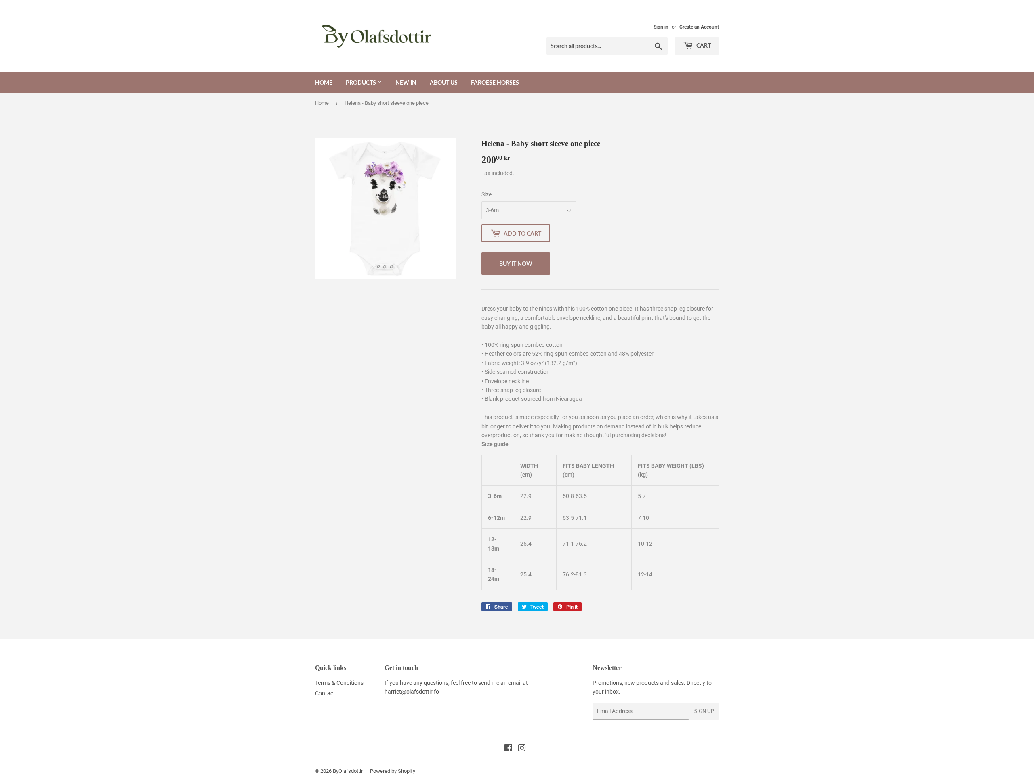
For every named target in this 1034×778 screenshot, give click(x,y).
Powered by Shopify (392, 771)
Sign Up (704, 711)
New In (405, 82)
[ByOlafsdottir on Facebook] (508, 749)
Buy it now (515, 263)
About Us (444, 82)
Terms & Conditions (339, 683)
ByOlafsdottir (348, 771)
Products (361, 82)
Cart (703, 45)
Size (486, 194)
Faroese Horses (495, 82)
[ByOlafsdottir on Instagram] (522, 749)
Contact (325, 693)
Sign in (661, 27)
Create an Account (699, 27)
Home (323, 82)
